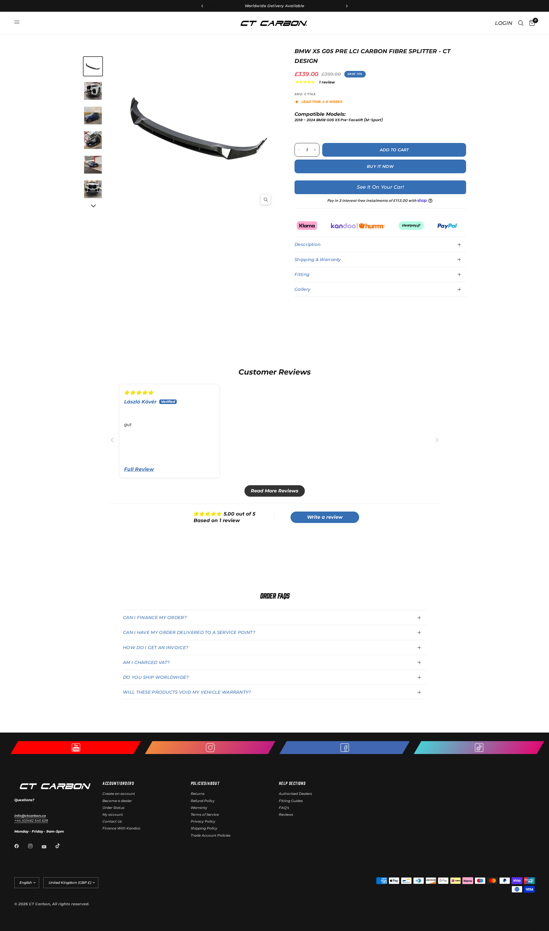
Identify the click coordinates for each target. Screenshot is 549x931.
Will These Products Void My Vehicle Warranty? (187, 692)
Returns (197, 793)
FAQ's (284, 807)
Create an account (118, 793)
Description (308, 244)
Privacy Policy (203, 821)
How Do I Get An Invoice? (155, 647)
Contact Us (112, 821)
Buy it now (380, 166)
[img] (138, 392)
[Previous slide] (112, 439)
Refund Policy (203, 801)
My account (112, 814)
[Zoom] (265, 199)
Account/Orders (118, 783)
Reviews (286, 814)
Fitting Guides (291, 801)
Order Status (113, 807)
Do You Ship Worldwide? (156, 677)
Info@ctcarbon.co (30, 815)
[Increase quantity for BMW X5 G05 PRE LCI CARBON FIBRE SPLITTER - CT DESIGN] (315, 149)
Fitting (302, 274)
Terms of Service (205, 814)
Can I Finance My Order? (155, 617)
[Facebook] (20, 846)
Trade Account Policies (210, 835)
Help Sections (292, 783)
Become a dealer (117, 801)
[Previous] (157, 128)
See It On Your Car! (380, 187)
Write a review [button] (325, 517)
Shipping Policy (204, 828)
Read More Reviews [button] (275, 491)
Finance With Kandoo (121, 828)
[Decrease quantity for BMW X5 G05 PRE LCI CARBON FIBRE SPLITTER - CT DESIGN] (299, 149)
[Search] (520, 23)
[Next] (93, 206)
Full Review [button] (139, 469)
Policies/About (205, 783)
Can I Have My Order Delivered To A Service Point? (189, 632)
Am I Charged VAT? (146, 662)
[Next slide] (436, 439)
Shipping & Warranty (318, 259)
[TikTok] (61, 846)
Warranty (199, 807)
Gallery (302, 289)
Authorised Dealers (295, 793)
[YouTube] (48, 846)
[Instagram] (34, 846)
